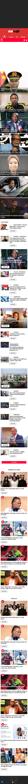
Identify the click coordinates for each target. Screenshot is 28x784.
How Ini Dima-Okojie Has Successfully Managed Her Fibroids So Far (16, 349)
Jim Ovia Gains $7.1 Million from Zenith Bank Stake (17, 452)
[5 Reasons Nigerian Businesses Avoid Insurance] (5, 405)
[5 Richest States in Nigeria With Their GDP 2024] (14, 378)
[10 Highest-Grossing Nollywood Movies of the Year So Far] (14, 318)
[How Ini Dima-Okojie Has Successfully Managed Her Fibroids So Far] (5, 345)
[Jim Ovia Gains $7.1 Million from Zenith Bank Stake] (5, 452)
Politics (24, 224)
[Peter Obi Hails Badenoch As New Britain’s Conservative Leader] (5, 274)
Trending (23, 37)
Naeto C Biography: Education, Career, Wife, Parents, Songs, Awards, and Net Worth (13, 587)
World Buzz (22, 271)
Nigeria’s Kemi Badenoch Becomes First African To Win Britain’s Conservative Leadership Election (17, 418)
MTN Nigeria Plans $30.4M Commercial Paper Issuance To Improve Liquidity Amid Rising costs (18, 240)
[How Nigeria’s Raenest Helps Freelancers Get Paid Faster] (14, 731)
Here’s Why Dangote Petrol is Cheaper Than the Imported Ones (17, 394)
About (12, 779)
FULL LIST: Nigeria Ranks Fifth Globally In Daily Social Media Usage (18, 300)
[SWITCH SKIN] (24, 40)
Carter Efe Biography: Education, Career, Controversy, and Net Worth (12, 538)
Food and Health (14, 345)
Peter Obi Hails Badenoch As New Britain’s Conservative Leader (17, 275)
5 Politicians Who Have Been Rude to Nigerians (17, 334)
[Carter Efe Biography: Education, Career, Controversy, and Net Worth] (14, 528)
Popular (11, 37)
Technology (23, 236)
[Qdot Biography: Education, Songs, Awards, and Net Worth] (14, 504)
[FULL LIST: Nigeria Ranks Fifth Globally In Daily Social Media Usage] (5, 299)
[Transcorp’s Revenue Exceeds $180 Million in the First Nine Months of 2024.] (14, 437)
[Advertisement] (14, 14)
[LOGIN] (26, 40)
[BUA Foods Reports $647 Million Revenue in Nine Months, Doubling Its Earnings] (14, 123)
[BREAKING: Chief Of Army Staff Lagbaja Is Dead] (14, 82)
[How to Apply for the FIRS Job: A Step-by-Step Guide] (5, 359)
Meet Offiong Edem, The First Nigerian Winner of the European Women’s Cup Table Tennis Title (14, 563)
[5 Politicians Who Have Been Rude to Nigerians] (5, 334)
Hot (17, 37)
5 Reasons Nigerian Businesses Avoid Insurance (17, 405)
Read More (13, 245)
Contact (15, 779)
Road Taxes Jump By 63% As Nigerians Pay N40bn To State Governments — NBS (17, 288)
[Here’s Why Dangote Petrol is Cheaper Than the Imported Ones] (5, 393)
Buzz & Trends (17, 224)
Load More (14, 462)
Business (16, 236)
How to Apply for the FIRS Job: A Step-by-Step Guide (18, 359)
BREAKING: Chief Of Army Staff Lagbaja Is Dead (17, 227)
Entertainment (12, 318)
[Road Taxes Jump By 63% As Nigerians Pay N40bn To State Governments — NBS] (5, 287)
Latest (4, 37)
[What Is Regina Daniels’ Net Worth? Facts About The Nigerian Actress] (14, 755)
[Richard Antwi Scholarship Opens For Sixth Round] (14, 479)
